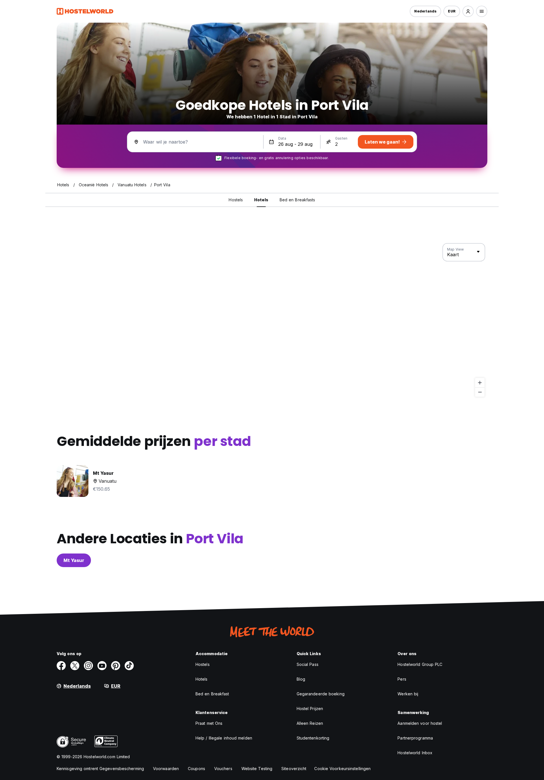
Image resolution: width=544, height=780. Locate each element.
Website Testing (257, 768)
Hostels (203, 664)
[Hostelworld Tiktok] (129, 665)
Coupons (196, 768)
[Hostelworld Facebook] (61, 665)
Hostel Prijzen (310, 708)
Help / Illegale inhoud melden (224, 738)
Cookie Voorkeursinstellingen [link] (342, 768)
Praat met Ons (209, 723)
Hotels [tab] (261, 199)
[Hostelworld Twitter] (74, 665)
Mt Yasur (73, 560)
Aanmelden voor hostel (420, 723)
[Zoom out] (479, 392)
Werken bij (408, 693)
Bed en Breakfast (212, 693)
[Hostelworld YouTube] (102, 665)
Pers (402, 679)
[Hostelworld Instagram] (88, 665)
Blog (301, 679)
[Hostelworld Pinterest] (115, 665)
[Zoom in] (479, 382)
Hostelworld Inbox (415, 752)
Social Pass (307, 664)
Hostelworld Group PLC (420, 664)
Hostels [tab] (236, 199)
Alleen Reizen (310, 723)
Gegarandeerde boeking (321, 693)
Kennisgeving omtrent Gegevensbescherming (100, 768)
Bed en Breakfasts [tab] (297, 199)
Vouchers (223, 768)
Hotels (202, 679)
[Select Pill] (468, 11)
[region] (272, 320)
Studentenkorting (313, 738)
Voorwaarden (166, 768)
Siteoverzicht (293, 768)
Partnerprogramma (415, 738)
